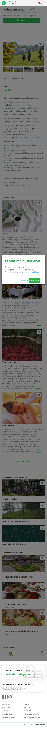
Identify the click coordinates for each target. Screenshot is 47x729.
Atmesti (24, 280)
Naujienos (6, 704)
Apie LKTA (6, 707)
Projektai (27, 711)
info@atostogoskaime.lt (22, 674)
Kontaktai (28, 704)
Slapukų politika (8, 714)
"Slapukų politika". (31, 272)
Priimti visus (34, 280)
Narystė (27, 707)
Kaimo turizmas (8, 717)
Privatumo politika (31, 714)
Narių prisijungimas (32, 717)
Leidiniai (5, 711)
